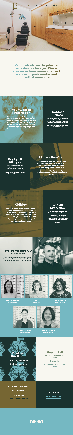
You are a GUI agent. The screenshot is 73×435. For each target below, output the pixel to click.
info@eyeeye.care (24, 386)
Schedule (39, 6)
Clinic (30, 6)
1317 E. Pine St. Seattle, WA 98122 (54, 356)
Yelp (26, 402)
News (48, 6)
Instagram (19, 402)
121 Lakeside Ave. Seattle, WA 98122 (54, 365)
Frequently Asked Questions (18, 398)
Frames (22, 6)
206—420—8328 (12, 386)
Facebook (12, 402)
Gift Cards (56, 6)
